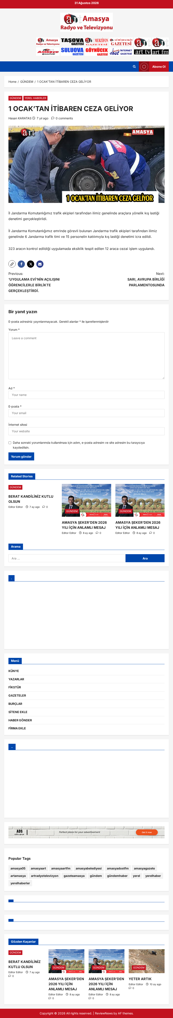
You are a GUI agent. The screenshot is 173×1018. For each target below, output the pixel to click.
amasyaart (38, 868)
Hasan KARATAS (19, 118)
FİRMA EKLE (17, 728)
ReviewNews (104, 1013)
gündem (96, 875)
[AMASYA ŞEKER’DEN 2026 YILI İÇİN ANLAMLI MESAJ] (86, 500)
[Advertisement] (86, 615)
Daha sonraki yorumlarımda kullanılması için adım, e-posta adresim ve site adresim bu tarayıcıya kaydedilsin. (79, 445)
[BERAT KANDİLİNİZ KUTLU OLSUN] (33, 487)
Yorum (14, 329)
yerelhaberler (20, 883)
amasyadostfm (118, 868)
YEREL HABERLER (35, 98)
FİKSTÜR (14, 687)
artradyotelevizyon (44, 875)
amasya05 (18, 868)
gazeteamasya (74, 875)
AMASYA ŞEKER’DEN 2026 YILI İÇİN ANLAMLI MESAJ (66, 984)
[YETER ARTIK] (147, 961)
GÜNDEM (15, 98)
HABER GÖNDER (20, 720)
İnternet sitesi (17, 424)
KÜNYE (13, 671)
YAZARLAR (16, 679)
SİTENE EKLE (17, 712)
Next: (146, 279)
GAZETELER (17, 695)
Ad (11, 388)
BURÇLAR (15, 703)
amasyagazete (144, 868)
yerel (136, 875)
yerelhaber (153, 875)
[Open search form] (134, 67)
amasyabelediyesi (89, 868)
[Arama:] (67, 558)
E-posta (15, 406)
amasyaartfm (60, 868)
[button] (12, 263)
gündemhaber (117, 875)
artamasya (18, 875)
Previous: (34, 282)
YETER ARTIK (140, 979)
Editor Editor (15, 506)
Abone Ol (159, 66)
